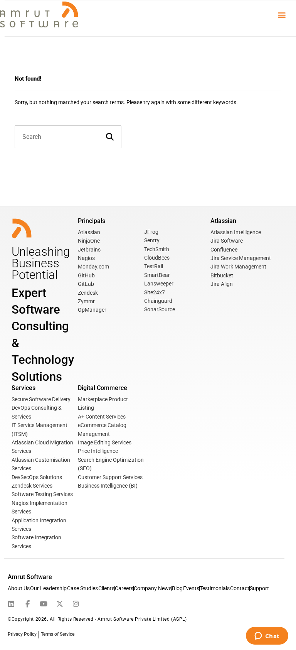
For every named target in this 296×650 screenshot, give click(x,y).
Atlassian (223, 221)
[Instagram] (75, 604)
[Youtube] (43, 604)
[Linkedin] (11, 604)
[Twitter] (59, 604)
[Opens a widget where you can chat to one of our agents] (267, 636)
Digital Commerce (102, 388)
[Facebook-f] (27, 604)
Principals (91, 221)
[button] (282, 14)
